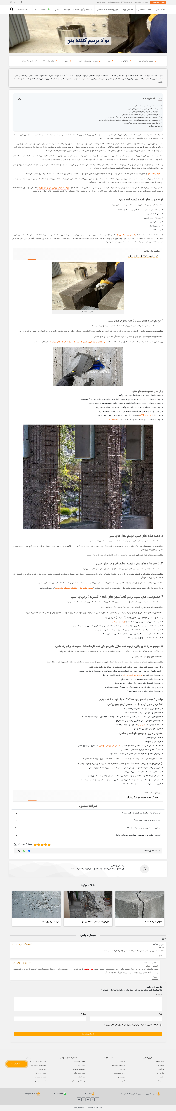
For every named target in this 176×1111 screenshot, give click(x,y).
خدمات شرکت (160, 1061)
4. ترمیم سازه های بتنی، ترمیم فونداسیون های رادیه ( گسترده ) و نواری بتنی (133, 117)
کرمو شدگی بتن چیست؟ (51, 921)
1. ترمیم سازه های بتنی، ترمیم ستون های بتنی (144, 108)
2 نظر (66, 61)
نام (160, 1014)
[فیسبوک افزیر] (18, 2)
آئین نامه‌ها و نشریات (118, 1065)
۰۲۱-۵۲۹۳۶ (22, 9)
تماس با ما (161, 1081)
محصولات (145, 2)
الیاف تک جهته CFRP (79, 1061)
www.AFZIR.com (96, 1108)
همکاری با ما (160, 1073)
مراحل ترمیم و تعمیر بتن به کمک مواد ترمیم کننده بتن (141, 123)
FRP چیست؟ (42, 1069)
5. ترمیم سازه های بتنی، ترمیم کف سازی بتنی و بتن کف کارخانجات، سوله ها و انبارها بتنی (129, 120)
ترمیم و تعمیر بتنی (40, 1081)
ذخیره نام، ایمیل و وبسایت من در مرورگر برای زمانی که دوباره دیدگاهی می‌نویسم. (131, 1024)
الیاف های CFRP (146, 415)
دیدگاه (159, 995)
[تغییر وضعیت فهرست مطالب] (159, 99)
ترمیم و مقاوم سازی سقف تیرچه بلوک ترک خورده (74, 588)
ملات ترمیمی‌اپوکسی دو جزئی (110, 745)
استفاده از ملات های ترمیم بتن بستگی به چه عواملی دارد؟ (138, 835)
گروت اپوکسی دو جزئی (78, 1081)
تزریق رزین (142, 724)
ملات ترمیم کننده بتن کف (132, 675)
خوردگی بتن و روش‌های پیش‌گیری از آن (142, 797)
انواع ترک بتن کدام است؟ (153, 921)
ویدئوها (67, 9)
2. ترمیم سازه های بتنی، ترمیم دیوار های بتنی (144, 111)
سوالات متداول (154, 126)
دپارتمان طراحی (101, 2)
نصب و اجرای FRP (40, 1073)
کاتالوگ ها (161, 1069)
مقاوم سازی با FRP (126, 2)
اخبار (57, 9)
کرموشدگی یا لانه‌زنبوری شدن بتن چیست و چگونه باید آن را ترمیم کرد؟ (78, 342)
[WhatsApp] (24, 851)
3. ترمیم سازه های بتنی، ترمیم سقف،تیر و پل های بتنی (141, 114)
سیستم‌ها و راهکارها (114, 2)
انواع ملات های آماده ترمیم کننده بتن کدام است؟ (141, 813)
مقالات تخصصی (144, 9)
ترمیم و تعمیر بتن (154, 173)
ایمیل (83, 1014)
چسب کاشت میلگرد (79, 1073)
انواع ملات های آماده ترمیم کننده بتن (147, 106)
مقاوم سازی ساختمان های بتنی (37, 1065)
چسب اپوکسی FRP (79, 1065)
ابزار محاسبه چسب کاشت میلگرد (36, 1061)
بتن (109, 61)
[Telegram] (29, 851)
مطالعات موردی (160, 1065)
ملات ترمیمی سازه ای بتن (126, 235)
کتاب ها (122, 1069)
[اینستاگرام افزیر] (10, 2)
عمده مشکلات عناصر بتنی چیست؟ (147, 820)
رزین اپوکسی (88, 969)
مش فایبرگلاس (81, 1077)
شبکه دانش (160, 9)
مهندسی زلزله (128, 9)
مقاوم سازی (137, 2)
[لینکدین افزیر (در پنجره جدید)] (21, 2)
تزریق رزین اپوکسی (118, 622)
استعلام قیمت (16, 1064)
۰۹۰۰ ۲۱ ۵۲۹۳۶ (41, 9)
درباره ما (162, 1077)
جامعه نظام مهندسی (119, 1073)
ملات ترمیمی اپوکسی (79, 1069)
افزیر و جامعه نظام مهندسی (107, 9)
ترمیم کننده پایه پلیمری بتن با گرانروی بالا (53, 187)
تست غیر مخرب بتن (40, 1077)
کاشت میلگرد (114, 419)
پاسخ (161, 955)
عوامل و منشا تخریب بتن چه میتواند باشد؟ (144, 827)
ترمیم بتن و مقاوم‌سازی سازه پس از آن (143, 256)
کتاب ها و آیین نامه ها (83, 9)
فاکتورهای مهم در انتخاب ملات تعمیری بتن (96, 921)
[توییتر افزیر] (14, 2)
